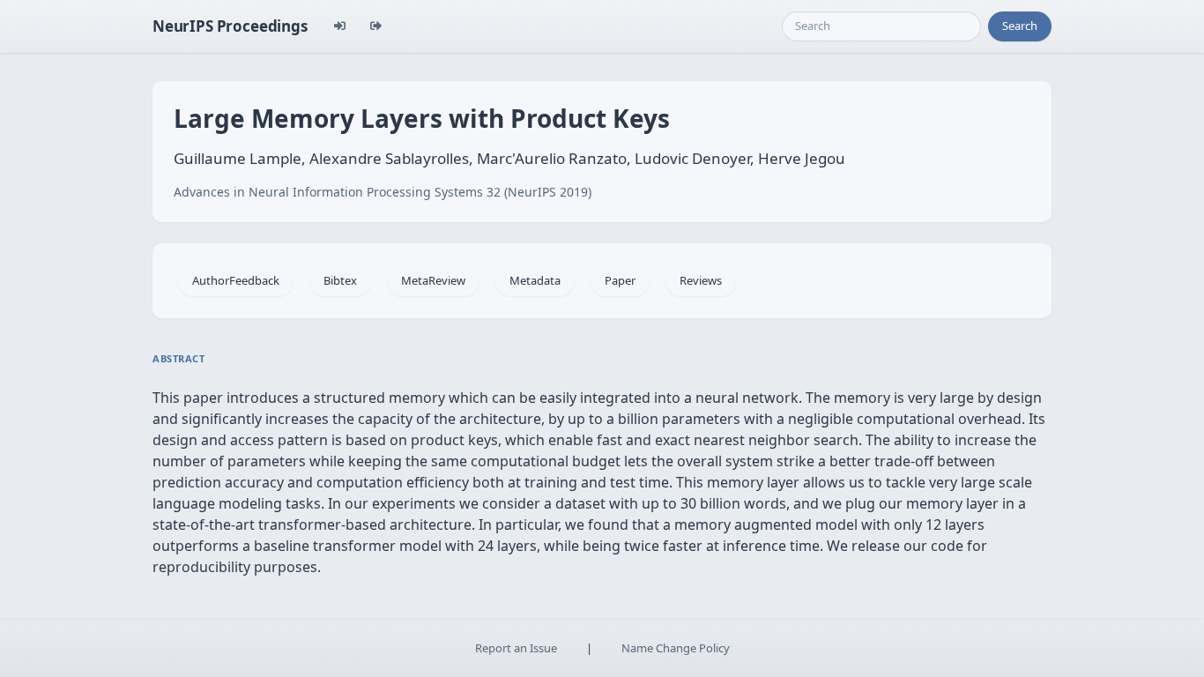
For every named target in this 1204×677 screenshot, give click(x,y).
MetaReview (433, 280)
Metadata (535, 280)
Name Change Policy (675, 648)
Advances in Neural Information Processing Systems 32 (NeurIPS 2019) (382, 191)
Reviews (701, 280)
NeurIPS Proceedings (230, 26)
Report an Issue (516, 648)
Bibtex (340, 280)
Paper (620, 280)
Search (1019, 25)
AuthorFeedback (235, 280)
